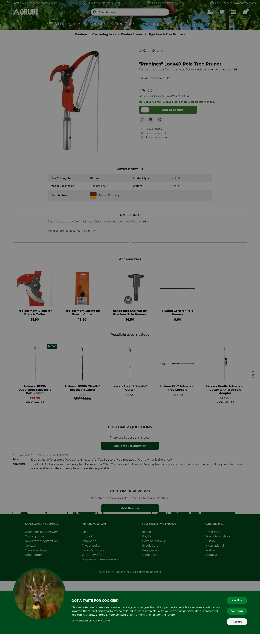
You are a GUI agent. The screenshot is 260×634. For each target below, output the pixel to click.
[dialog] (130, 317)
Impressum (103, 620)
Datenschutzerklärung (83, 620)
